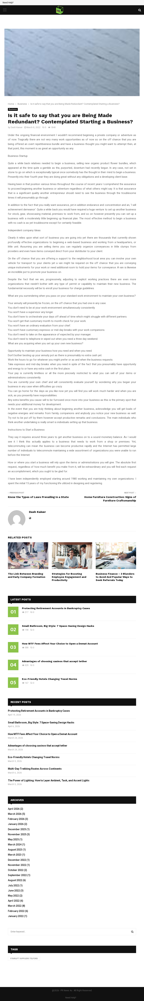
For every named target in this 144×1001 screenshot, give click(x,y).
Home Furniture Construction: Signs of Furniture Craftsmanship (110, 499)
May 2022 (13, 895)
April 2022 (13, 900)
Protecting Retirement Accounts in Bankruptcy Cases (56, 608)
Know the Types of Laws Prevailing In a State (38, 497)
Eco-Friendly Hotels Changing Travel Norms (49, 679)
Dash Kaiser (16, 127)
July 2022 (13, 885)
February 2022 (16, 911)
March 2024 (14, 844)
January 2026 (16, 824)
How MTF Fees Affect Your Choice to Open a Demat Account (60, 643)
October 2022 (15, 870)
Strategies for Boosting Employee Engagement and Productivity (69, 576)
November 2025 (17, 834)
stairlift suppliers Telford (24, 959)
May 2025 (13, 839)
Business (13, 109)
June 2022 (14, 890)
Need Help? (8, 2)
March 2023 (14, 854)
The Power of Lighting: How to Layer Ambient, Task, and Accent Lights (48, 780)
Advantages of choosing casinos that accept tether (54, 661)
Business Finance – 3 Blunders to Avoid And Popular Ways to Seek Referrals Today (115, 576)
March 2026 (14, 813)
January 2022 (16, 916)
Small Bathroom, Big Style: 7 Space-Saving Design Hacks (58, 626)
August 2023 (15, 849)
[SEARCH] (132, 931)
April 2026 (13, 808)
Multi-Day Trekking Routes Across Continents (35, 768)
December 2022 (17, 860)
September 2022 (17, 875)
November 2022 (17, 865)
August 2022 (15, 880)
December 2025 (17, 829)
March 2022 (14, 905)
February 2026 (16, 819)
